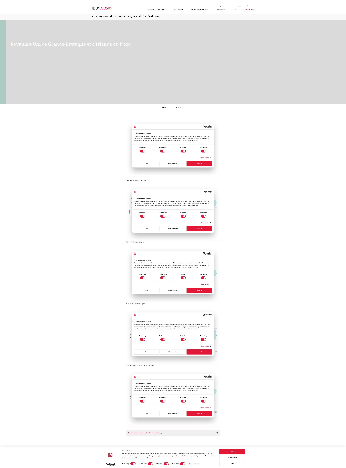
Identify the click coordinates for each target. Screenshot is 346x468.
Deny (232, 463)
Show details (192, 463)
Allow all (232, 451)
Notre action (177, 9)
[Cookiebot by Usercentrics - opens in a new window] (110, 464)
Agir (234, 9)
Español (251, 6)
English (232, 6)
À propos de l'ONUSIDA (156, 9)
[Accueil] (102, 8)
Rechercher (224, 6)
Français (238, 6)
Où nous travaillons (199, 9)
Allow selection (232, 457)
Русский (245, 6)
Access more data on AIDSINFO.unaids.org (145, 433)
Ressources (220, 9)
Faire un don (249, 9)
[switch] (150, 463)
